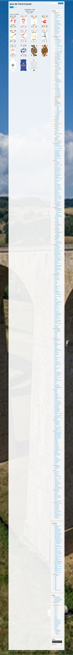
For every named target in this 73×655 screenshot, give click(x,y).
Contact (15, 7)
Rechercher (61, 3)
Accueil (11, 7)
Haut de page (61, 652)
